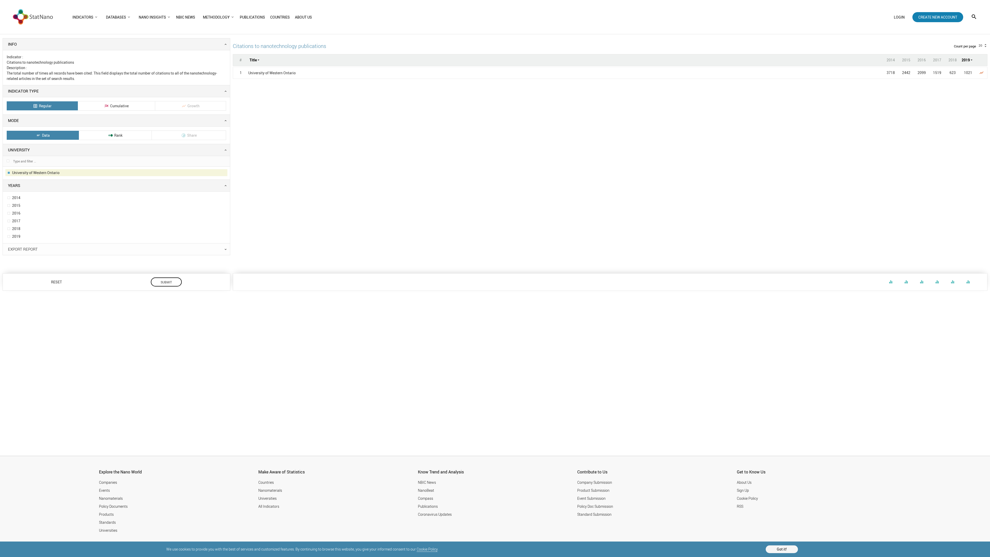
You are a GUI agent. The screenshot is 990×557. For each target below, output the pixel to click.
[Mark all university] (8, 161)
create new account (937, 17)
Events (104, 490)
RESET (56, 282)
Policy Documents (113, 506)
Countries (266, 482)
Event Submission (591, 498)
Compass (425, 498)
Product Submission (593, 490)
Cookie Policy (427, 549)
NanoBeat (426, 490)
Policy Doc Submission (595, 506)
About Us (744, 482)
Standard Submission (594, 514)
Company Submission (594, 482)
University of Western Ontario (272, 72)
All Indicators (268, 506)
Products (106, 514)
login (899, 17)
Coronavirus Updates (435, 514)
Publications (428, 506)
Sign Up (743, 490)
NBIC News (427, 482)
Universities (108, 530)
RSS (740, 506)
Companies (108, 482)
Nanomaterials (111, 498)
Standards (107, 522)
